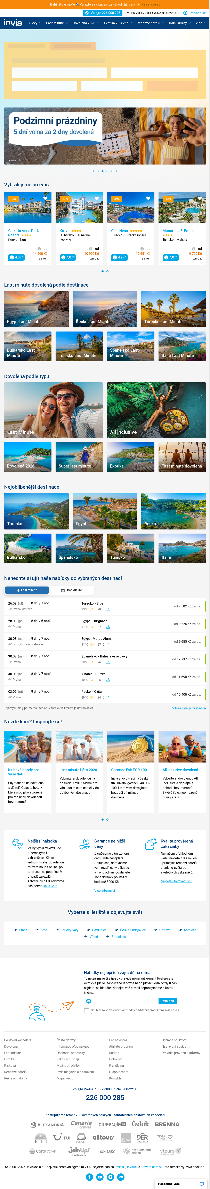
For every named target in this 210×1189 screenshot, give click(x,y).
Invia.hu (137, 1171)
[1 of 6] (91, 170)
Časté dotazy (65, 1044)
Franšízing (115, 1070)
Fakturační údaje (67, 1063)
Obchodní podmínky (70, 1057)
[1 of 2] (101, 270)
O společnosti (118, 1076)
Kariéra (113, 1057)
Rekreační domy (15, 1082)
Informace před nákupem (73, 1051)
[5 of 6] (110, 170)
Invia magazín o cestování (74, 1076)
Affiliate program (119, 1051)
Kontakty (114, 1082)
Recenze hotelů (15, 1076)
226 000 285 (103, 1102)
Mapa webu (64, 1082)
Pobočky (114, 1063)
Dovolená (11, 1051)
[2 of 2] (106, 270)
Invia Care (35, 895)
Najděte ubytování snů (174, 881)
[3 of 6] (101, 170)
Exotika (9, 1063)
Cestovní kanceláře (17, 1044)
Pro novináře (117, 1044)
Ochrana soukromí (172, 1044)
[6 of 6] (115, 170)
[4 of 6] (106, 170)
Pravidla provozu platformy (178, 1057)
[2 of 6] (96, 170)
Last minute (12, 1057)
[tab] (27, 585)
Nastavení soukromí (173, 1051)
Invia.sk (125, 1171)
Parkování (11, 1070)
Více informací (103, 895)
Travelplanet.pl (156, 1171)
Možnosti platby (67, 1070)
